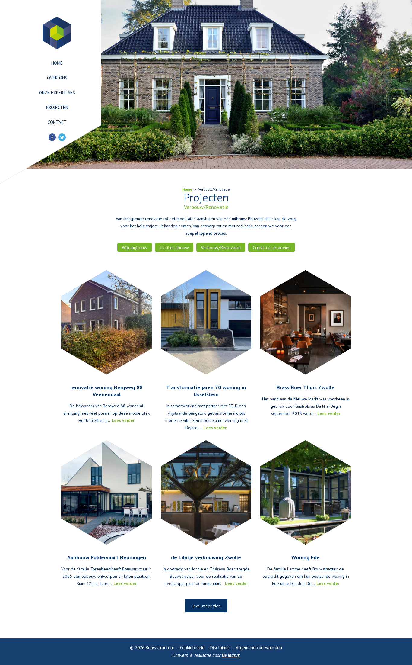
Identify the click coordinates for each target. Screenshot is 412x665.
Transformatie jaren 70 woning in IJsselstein (206, 391)
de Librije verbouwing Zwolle (206, 557)
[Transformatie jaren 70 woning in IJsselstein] (206, 322)
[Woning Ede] (305, 492)
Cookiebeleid (192, 648)
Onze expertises (57, 92)
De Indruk (231, 655)
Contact (57, 122)
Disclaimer (220, 648)
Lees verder (123, 420)
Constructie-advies (271, 247)
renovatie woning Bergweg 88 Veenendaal (106, 391)
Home (57, 63)
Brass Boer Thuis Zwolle (305, 387)
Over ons (57, 78)
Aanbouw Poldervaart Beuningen (106, 557)
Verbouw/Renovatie (221, 247)
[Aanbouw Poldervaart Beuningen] (106, 492)
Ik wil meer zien (206, 606)
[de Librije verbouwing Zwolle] (206, 492)
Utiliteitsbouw (174, 247)
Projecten (57, 107)
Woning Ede (305, 557)
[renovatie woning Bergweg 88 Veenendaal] (106, 322)
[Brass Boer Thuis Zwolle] (305, 322)
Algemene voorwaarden (259, 648)
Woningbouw (134, 247)
